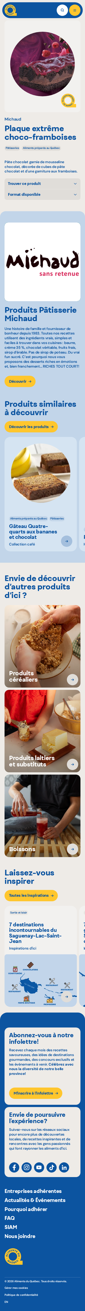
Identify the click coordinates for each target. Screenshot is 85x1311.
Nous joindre (20, 1236)
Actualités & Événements (35, 1200)
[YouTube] (39, 1167)
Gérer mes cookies (16, 1288)
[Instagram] (27, 1167)
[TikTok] (51, 1167)
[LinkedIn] (64, 1167)
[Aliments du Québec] (11, 10)
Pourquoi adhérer (26, 1209)
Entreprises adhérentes (33, 1191)
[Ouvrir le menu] (74, 10)
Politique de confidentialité (21, 1295)
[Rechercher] (62, 10)
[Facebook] (14, 1167)
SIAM (11, 1227)
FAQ (10, 1218)
